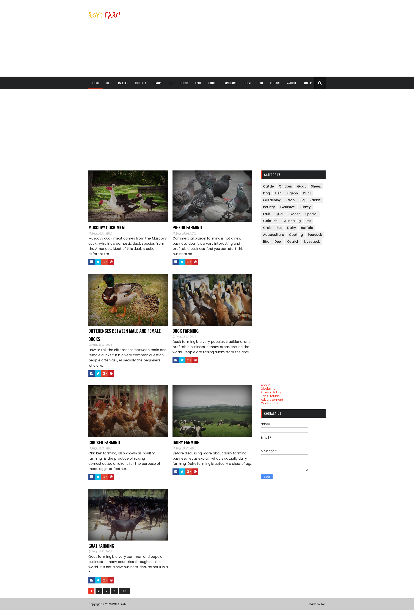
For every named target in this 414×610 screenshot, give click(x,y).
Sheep (307, 83)
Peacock (315, 234)
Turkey (305, 207)
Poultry (269, 207)
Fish (198, 83)
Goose (294, 214)
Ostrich (293, 241)
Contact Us (269, 403)
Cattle (123, 83)
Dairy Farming (185, 442)
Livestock (312, 241)
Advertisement (272, 399)
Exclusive (287, 207)
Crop (157, 83)
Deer (278, 241)
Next (125, 591)
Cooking (296, 234)
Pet (308, 221)
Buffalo (307, 227)
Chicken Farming (104, 442)
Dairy (291, 227)
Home (95, 83)
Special (311, 214)
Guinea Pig (291, 221)
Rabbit (291, 83)
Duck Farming (185, 331)
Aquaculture (273, 234)
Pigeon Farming (187, 227)
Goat (248, 83)
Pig (261, 83)
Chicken (141, 83)
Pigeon (275, 83)
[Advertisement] (247, 38)
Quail (280, 214)
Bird (266, 241)
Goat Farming (101, 545)
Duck (184, 83)
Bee (108, 83)
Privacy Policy (271, 392)
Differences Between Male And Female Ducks (124, 335)
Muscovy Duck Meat (107, 227)
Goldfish (270, 221)
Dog (171, 83)
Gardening (230, 83)
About (265, 385)
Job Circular (270, 396)
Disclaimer (269, 388)
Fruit (212, 83)
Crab (267, 227)
